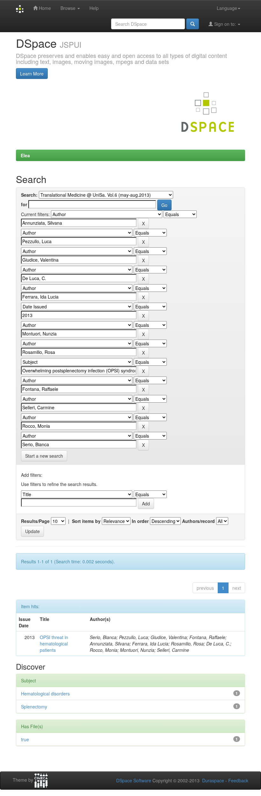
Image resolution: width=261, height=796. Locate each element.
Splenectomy (34, 706)
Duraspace (213, 780)
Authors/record (198, 521)
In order (140, 521)
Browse (68, 8)
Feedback (238, 780)
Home (44, 8)
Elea (25, 155)
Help (94, 8)
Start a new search (44, 456)
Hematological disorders (45, 693)
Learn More (32, 73)
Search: (29, 195)
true (25, 739)
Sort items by (86, 521)
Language (227, 8)
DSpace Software (133, 780)
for (24, 204)
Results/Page (35, 521)
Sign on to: (225, 24)
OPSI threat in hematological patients (54, 643)
